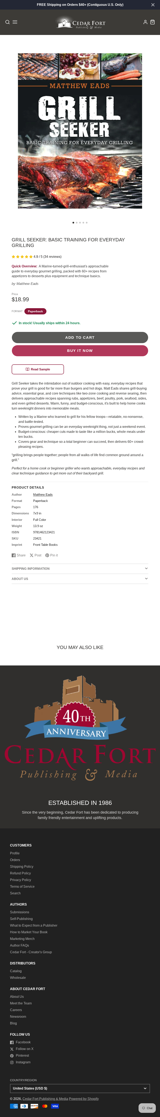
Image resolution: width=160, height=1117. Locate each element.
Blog (13, 1023)
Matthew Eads (27, 284)
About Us (17, 996)
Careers (16, 1010)
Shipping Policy (21, 866)
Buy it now (80, 350)
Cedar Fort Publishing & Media (45, 1099)
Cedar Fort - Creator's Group (31, 952)
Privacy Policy (20, 880)
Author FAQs (19, 945)
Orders (15, 860)
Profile (15, 853)
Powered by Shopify (84, 1099)
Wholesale (18, 977)
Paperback (35, 311)
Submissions (19, 912)
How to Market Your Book (29, 932)
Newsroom (18, 1016)
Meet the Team (21, 1003)
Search (15, 893)
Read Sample (40, 369)
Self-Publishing (21, 919)
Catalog (16, 971)
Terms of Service (22, 886)
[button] (73, 222)
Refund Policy (20, 873)
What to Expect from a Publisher (33, 925)
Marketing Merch (22, 939)
